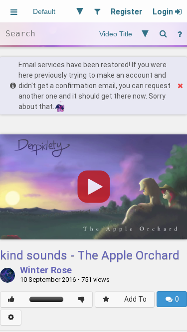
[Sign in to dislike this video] (81, 299)
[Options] (10, 318)
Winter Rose (46, 270)
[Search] (163, 33)
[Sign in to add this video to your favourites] (106, 299)
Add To (135, 299)
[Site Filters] (97, 11)
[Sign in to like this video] (11, 299)
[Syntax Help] (179, 33)
